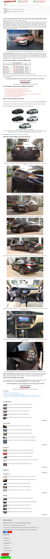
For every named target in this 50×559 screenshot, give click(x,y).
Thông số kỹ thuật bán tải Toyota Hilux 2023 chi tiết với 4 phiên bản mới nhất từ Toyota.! (21, 479)
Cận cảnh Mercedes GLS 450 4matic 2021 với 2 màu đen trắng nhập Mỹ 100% (20, 498)
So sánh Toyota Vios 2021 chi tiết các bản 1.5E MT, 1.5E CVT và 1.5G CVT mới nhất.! (21, 437)
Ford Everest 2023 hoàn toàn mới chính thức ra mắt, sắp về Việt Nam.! (18, 425)
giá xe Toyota (9, 381)
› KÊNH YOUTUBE (6, 553)
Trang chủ (4, 8)
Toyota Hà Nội (36, 381)
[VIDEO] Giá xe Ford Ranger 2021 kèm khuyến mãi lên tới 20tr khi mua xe (19, 508)
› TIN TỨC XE (5, 545)
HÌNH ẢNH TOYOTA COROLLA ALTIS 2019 (14, 136)
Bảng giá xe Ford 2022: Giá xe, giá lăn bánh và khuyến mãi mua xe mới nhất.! (20, 453)
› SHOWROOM (6, 538)
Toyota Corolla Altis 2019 (10, 51)
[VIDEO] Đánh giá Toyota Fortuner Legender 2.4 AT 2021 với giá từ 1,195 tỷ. (19, 511)
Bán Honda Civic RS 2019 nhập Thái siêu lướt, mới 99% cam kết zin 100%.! (19, 404)
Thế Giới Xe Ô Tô (10, 20)
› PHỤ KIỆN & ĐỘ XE (7, 543)
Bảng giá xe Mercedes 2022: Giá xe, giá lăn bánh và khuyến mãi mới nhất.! (19, 456)
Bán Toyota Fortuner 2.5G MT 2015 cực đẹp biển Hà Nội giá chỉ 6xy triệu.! (19, 417)
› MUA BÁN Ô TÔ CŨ (7, 548)
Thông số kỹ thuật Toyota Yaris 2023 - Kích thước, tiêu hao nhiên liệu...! (19, 483)
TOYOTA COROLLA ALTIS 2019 (11, 86)
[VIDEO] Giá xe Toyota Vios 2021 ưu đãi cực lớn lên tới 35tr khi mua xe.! (19, 505)
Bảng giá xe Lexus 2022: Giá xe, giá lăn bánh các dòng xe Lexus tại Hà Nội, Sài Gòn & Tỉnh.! (22, 459)
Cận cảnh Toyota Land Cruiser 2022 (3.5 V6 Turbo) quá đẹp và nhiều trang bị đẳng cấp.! (22, 501)
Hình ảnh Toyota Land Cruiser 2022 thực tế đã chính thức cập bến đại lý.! (19, 433)
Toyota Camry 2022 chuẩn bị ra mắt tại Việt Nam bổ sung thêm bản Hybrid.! (19, 429)
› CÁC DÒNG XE (6, 540)
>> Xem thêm (44, 420)
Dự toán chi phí (5, 554)
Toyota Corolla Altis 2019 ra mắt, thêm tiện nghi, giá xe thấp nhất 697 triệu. (25, 19)
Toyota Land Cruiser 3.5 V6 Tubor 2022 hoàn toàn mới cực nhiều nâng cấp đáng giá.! (21, 440)
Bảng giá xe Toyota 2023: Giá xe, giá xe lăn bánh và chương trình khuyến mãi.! (20, 450)
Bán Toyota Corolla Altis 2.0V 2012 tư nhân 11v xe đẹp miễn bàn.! (18, 414)
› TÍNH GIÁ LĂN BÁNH (7, 550)
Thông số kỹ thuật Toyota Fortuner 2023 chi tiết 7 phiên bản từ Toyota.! (18, 486)
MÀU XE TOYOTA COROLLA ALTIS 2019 (13, 98)
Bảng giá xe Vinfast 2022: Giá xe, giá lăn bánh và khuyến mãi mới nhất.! (19, 463)
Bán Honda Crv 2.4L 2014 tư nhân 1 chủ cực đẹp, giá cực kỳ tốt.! (18, 410)
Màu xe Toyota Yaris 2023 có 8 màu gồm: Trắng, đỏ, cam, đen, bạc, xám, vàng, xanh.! (21, 476)
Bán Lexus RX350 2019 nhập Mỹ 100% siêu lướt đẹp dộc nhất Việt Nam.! (19, 407)
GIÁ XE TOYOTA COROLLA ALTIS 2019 (13, 60)
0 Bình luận (24, 20)
